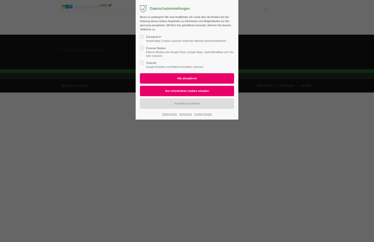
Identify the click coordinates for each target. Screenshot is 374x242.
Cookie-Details (203, 114)
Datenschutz (169, 114)
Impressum (185, 114)
